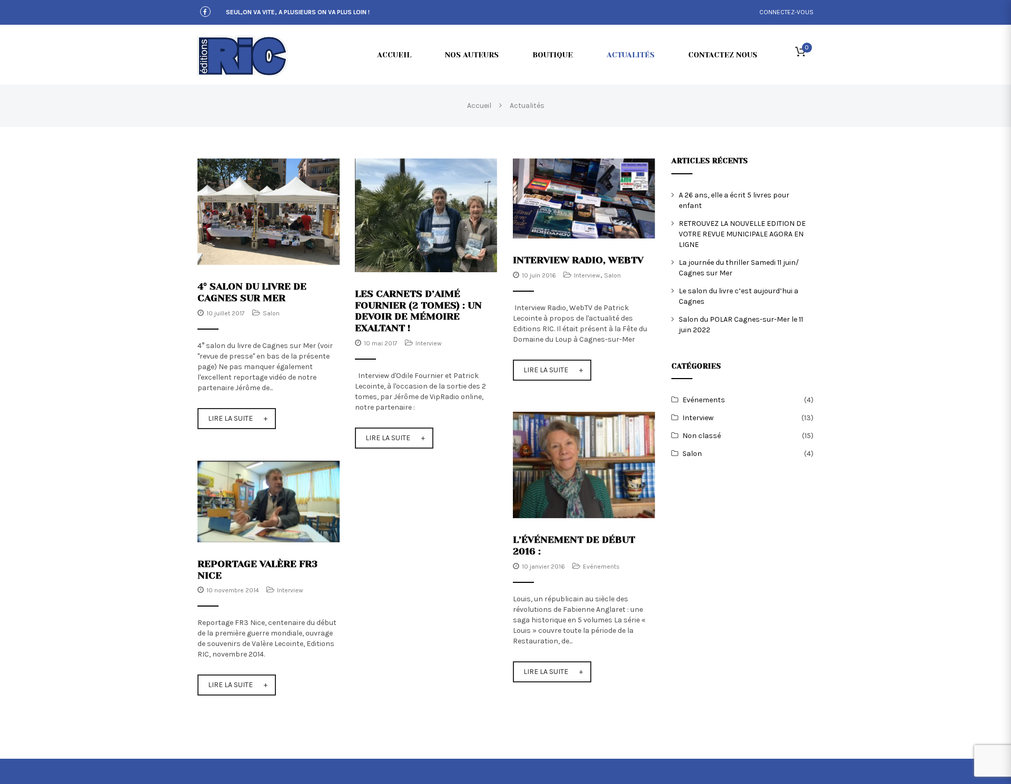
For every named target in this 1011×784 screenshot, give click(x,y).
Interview (428, 343)
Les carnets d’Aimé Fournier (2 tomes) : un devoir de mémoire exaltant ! (418, 311)
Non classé (701, 435)
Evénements (601, 566)
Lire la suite (230, 418)
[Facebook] (205, 12)
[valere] (268, 501)
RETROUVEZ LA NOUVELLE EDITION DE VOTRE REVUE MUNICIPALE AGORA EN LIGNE (742, 234)
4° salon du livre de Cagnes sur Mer (251, 292)
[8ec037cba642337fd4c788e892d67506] (584, 464)
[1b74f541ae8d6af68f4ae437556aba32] (268, 211)
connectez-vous (786, 12)
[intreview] (426, 214)
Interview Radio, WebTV (578, 259)
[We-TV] (584, 197)
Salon (271, 313)
